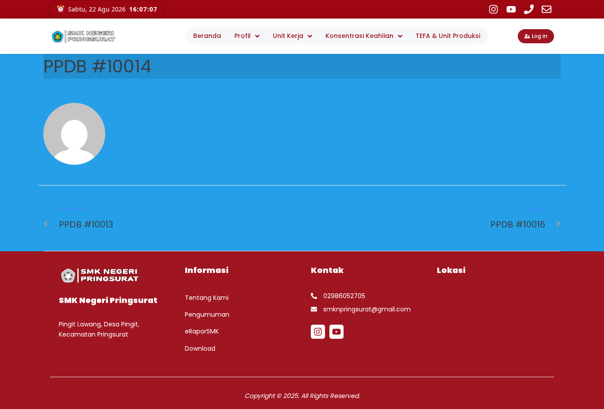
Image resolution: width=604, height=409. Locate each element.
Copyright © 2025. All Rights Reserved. (302, 395)
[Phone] (529, 9)
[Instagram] (493, 9)
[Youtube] (511, 9)
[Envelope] (546, 9)
